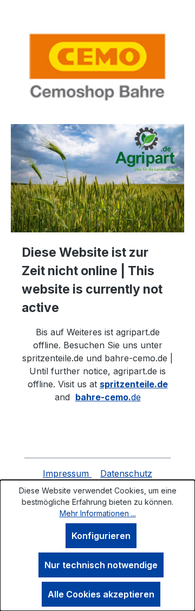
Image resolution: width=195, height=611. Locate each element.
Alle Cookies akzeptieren (101, 594)
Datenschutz (126, 473)
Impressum (67, 473)
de (108, 397)
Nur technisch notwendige (101, 565)
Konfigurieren (101, 535)
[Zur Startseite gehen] (97, 66)
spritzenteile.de (134, 384)
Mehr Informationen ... (98, 513)
